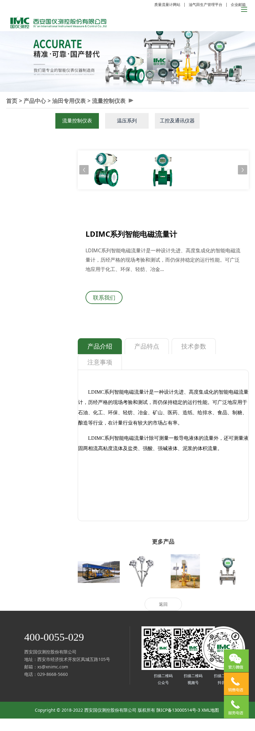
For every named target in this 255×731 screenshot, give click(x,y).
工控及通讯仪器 (177, 120)
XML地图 (210, 710)
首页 (11, 100)
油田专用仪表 (69, 100)
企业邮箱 (238, 4)
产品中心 (35, 100)
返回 (163, 604)
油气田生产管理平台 (205, 4)
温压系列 (127, 120)
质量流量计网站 (167, 4)
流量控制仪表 (109, 100)
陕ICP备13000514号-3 (178, 710)
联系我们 (104, 297)
